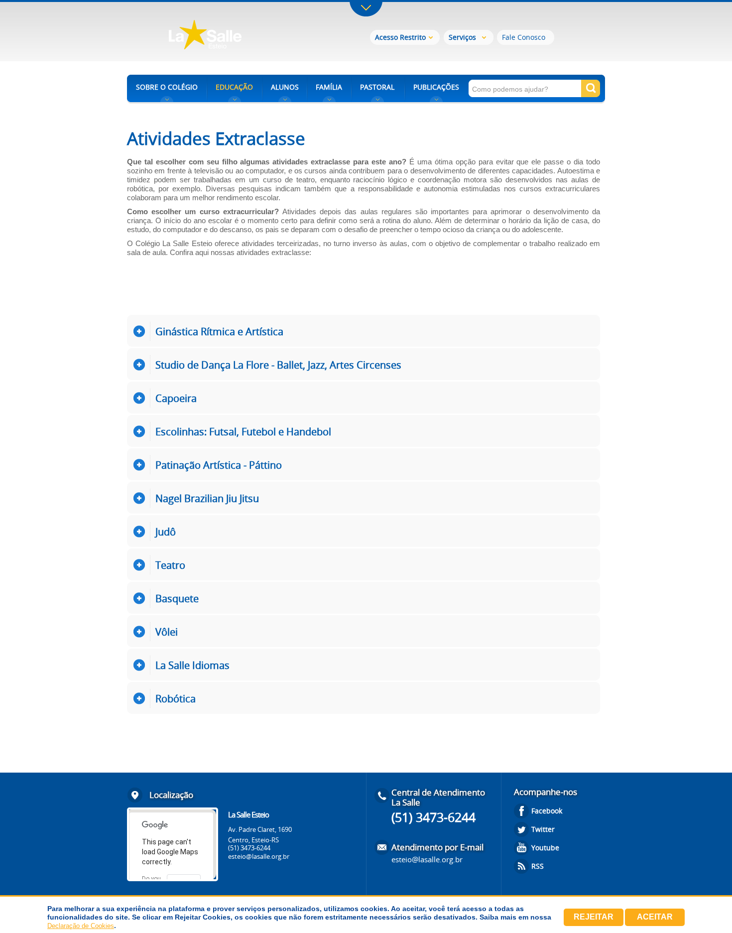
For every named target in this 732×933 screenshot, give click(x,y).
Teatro (170, 565)
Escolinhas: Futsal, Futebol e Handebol (243, 431)
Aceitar (655, 917)
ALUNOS (285, 87)
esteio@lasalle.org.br (258, 856)
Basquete (177, 598)
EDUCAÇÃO (234, 87)
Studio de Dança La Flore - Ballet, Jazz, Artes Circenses (278, 365)
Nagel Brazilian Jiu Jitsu (207, 498)
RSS (537, 866)
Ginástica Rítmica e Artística (219, 331)
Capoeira (176, 398)
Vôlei (166, 632)
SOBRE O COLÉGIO (167, 87)
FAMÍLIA (329, 87)
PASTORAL (377, 87)
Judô (165, 531)
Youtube (545, 847)
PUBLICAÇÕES (436, 87)
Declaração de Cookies (80, 926)
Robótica (175, 698)
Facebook (546, 810)
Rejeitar (593, 917)
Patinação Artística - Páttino (218, 465)
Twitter (543, 829)
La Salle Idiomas (192, 665)
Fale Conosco (523, 37)
